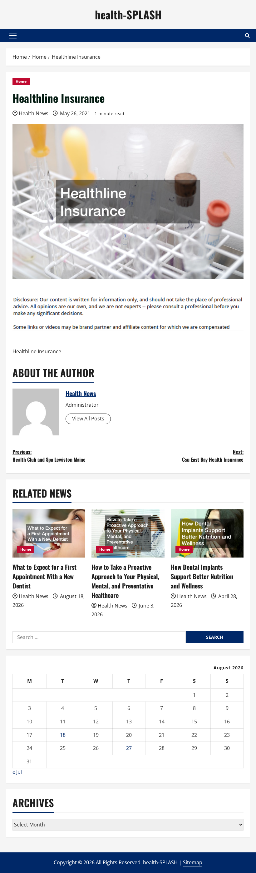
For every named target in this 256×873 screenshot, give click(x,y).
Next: (213, 456)
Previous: (49, 456)
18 (63, 735)
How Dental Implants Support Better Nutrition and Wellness (202, 576)
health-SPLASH (128, 14)
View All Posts (88, 418)
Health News (33, 113)
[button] (13, 35)
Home (21, 81)
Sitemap (192, 862)
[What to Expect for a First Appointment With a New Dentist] (48, 533)
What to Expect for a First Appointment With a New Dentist (44, 576)
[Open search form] (247, 35)
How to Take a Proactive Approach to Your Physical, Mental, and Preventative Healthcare (125, 581)
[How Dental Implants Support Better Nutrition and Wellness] (207, 533)
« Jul (17, 772)
